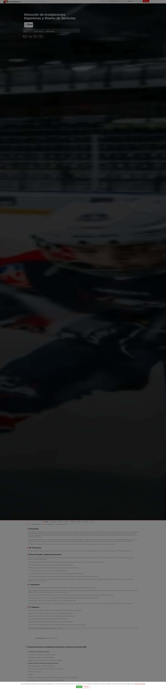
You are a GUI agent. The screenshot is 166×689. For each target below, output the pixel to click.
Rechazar (86, 686)
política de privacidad (140, 684)
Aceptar (79, 686)
